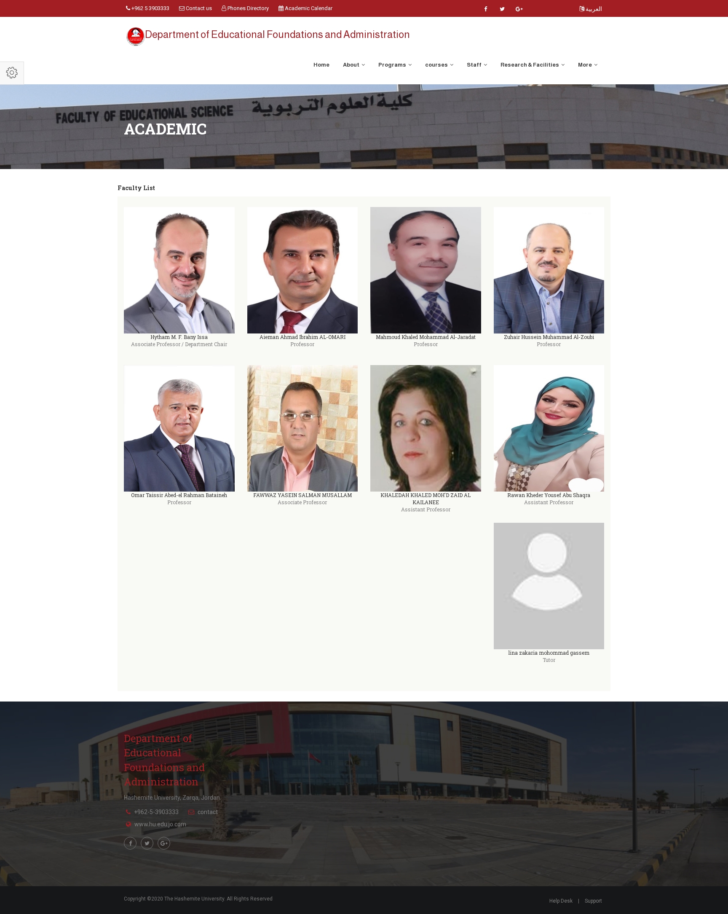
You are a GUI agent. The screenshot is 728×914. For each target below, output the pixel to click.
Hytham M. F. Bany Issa (179, 336)
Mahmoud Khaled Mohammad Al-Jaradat (426, 336)
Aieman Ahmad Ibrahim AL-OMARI (302, 336)
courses (437, 65)
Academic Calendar (308, 8)
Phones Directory (247, 8)
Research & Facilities (530, 65)
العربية (593, 8)
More (585, 65)
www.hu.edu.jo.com (160, 824)
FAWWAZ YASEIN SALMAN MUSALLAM (302, 495)
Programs (392, 65)
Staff (474, 65)
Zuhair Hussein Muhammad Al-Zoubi (549, 336)
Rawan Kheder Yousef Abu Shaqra (548, 495)
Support (593, 901)
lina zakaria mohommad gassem (549, 652)
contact (208, 812)
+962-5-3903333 (156, 812)
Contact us (198, 8)
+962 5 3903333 (149, 8)
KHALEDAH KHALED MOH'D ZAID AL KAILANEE (425, 498)
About (351, 65)
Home (321, 65)
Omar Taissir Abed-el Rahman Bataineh (179, 495)
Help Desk (561, 901)
